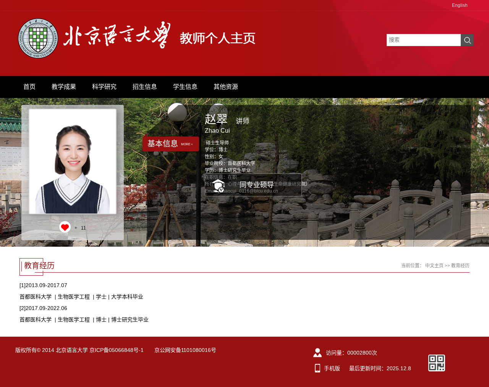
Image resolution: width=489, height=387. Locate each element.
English (460, 5)
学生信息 (185, 87)
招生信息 (145, 87)
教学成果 (64, 87)
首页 (29, 87)
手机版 (332, 368)
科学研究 (104, 87)
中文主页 (434, 265)
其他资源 (226, 87)
